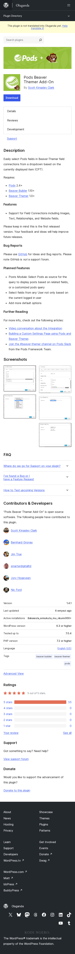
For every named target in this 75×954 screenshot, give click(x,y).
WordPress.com (15, 872)
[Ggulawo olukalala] (69, 5)
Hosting (8, 824)
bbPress (10, 884)
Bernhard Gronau (22, 542)
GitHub (22, 254)
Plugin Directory (12, 15)
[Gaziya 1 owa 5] (31, 370)
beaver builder (44, 656)
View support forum (16, 759)
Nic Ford (16, 590)
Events (43, 848)
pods (67, 663)
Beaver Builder (18, 190)
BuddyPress (12, 890)
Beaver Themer (18, 196)
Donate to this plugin (16, 790)
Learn (7, 842)
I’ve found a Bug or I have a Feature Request (18, 477)
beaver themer (62, 656)
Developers (10, 854)
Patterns (44, 830)
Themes (44, 818)
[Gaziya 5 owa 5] (67, 427)
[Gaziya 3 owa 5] (67, 370)
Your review (10, 733)
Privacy (8, 830)
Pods (12, 185)
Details (11, 111)
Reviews (12, 120)
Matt (8, 878)
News (7, 818)
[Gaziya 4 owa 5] (67, 400)
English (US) (65, 648)
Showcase (46, 812)
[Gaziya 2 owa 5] (31, 399)
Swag (44, 860)
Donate (45, 854)
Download (12, 97)
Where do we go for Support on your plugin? (32, 466)
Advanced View (13, 673)
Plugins (43, 824)
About (7, 812)
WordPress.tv (13, 860)
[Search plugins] (40, 39)
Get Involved (47, 842)
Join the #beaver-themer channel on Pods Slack (40, 344)
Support (12, 138)
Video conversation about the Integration (35, 328)
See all (67, 733)
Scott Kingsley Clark (41, 87)
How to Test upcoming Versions (24, 490)
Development (15, 129)
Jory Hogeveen (21, 578)
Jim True (16, 554)
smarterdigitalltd (21, 566)
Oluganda (18, 906)
